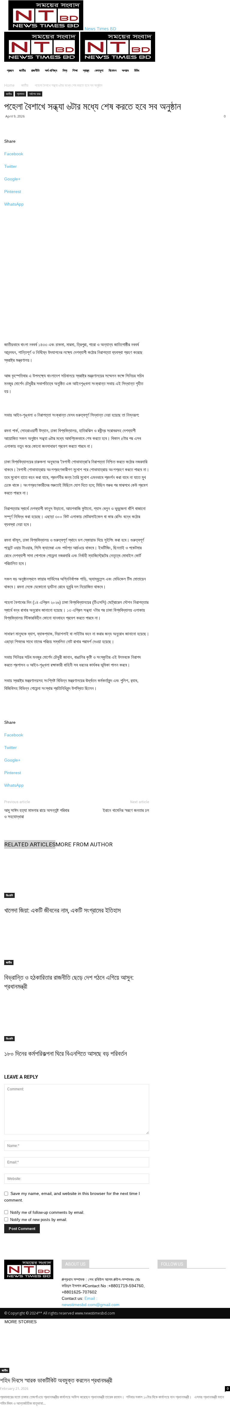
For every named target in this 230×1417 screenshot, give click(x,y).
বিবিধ (136, 70)
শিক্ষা (75, 70)
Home (9, 85)
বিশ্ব (65, 70)
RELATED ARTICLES (29, 844)
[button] (218, 39)
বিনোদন (112, 70)
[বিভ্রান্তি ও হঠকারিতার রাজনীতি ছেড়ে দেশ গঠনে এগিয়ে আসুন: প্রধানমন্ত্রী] (76, 942)
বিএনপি (9, 895)
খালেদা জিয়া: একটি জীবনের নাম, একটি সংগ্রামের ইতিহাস (62, 910)
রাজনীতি (35, 70)
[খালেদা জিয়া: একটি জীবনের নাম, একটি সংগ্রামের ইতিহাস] (76, 875)
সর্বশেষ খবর (34, 94)
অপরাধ (125, 70)
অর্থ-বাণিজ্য (51, 70)
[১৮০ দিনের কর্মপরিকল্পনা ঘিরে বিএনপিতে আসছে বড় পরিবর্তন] (76, 1018)
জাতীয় (22, 70)
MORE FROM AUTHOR (84, 844)
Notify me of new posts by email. (38, 1219)
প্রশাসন (20, 94)
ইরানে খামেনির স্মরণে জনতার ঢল (126, 810)
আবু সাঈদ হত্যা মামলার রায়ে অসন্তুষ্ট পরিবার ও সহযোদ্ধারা (36, 813)
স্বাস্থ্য (86, 70)
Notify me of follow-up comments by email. (47, 1212)
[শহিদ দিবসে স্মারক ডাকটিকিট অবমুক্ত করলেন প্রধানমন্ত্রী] (115, 1349)
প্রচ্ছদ (10, 70)
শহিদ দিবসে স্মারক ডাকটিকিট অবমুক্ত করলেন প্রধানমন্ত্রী (56, 1380)
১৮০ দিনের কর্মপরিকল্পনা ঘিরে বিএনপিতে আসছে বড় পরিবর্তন (65, 1053)
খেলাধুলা (99, 70)
